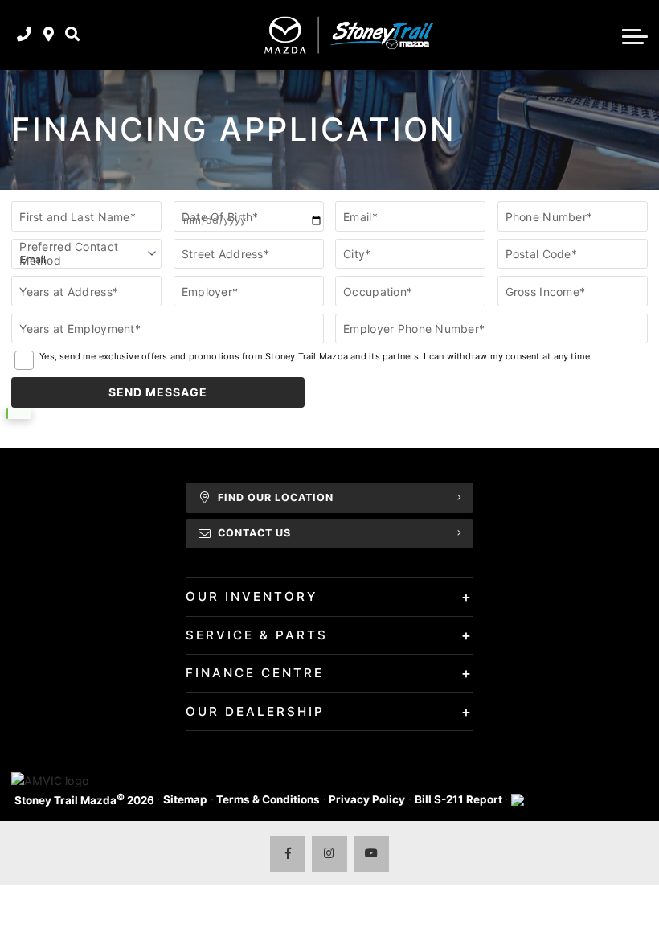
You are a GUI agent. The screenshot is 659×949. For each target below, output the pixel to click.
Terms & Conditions (268, 799)
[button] (72, 35)
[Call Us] (24, 35)
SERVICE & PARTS (257, 635)
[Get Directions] (48, 35)
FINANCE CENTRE (255, 672)
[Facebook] (288, 854)
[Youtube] (372, 854)
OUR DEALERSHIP (255, 711)
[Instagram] (330, 854)
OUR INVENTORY (251, 596)
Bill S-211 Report (458, 799)
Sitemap (185, 799)
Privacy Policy (367, 799)
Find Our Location (276, 497)
